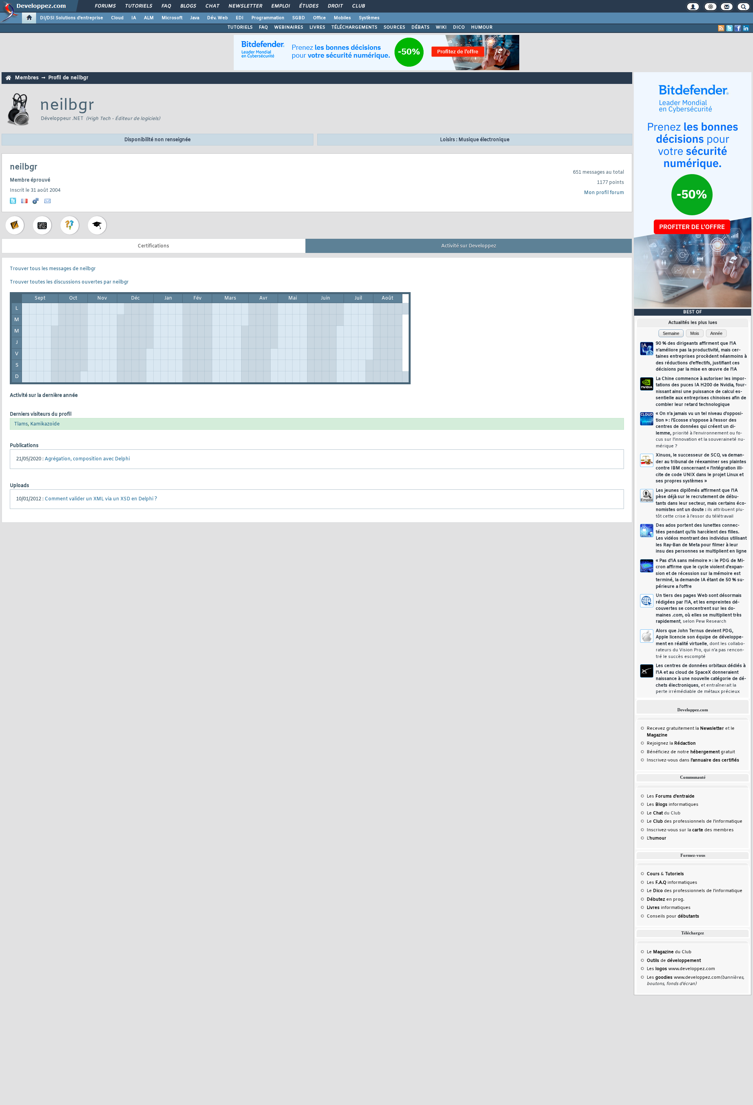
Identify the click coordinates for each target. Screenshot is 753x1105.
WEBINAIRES (288, 27)
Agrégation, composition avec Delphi (87, 459)
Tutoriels (138, 6)
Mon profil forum (604, 193)
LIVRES (317, 27)
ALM (149, 18)
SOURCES (394, 27)
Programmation (267, 18)
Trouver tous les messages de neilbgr (53, 269)
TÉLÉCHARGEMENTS (354, 27)
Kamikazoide (45, 424)
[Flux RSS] (721, 28)
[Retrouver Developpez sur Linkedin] (746, 28)
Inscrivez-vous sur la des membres (690, 830)
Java (194, 18)
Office (319, 18)
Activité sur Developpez (468, 246)
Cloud (117, 18)
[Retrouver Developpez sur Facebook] (738, 28)
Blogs (187, 6)
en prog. (665, 899)
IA (133, 18)
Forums (105, 6)
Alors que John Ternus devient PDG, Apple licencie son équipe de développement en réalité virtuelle (700, 644)
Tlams (21, 424)
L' (656, 838)
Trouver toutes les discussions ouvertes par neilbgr (69, 282)
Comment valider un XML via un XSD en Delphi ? (101, 499)
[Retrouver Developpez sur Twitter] (729, 28)
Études (308, 6)
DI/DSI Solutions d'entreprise (71, 18)
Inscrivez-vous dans (693, 760)
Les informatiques (672, 804)
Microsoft (172, 18)
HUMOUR (482, 27)
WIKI (441, 27)
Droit (335, 6)
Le (655, 813)
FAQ (165, 6)
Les (671, 796)
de (674, 960)
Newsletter (244, 6)
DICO (459, 27)
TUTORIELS (240, 27)
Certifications (153, 246)
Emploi (280, 6)
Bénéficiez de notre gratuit (691, 752)
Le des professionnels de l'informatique (694, 821)
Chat (212, 6)
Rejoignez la (671, 743)
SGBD (298, 18)
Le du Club (669, 952)
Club (358, 6)
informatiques (669, 908)
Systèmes (369, 18)
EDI (240, 18)
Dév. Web (217, 18)
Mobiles (342, 18)
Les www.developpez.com (681, 969)
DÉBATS (420, 27)
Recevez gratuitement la (685, 728)
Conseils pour (673, 916)
